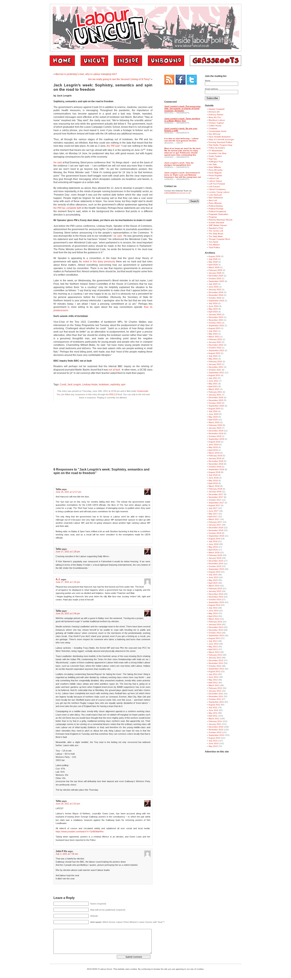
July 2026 (213, 259)
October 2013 (215, 633)
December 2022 (216, 345)
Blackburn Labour (217, 120)
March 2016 (214, 552)
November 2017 (216, 497)
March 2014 (214, 619)
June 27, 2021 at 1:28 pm (68, 551)
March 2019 (214, 453)
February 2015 (215, 588)
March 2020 (214, 422)
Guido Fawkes (215, 156)
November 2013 (216, 630)
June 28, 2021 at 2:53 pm (68, 803)
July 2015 (213, 575)
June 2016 (214, 544)
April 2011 (213, 716)
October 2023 (215, 323)
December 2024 (216, 292)
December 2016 (216, 527)
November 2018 (216, 464)
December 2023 (216, 317)
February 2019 (215, 456)
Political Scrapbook (217, 211)
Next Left (213, 200)
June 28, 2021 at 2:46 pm (68, 613)
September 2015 (216, 569)
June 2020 (214, 414)
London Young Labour (219, 192)
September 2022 (216, 350)
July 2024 (213, 303)
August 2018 (214, 472)
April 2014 (213, 616)
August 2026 (214, 256)
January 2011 (215, 724)
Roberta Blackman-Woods (220, 220)
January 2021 (215, 395)
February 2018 (215, 489)
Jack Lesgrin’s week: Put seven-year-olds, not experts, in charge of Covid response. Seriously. (182, 108)
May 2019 (213, 447)
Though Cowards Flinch (219, 239)
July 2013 (213, 641)
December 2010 (216, 727)
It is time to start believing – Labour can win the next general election (181, 139)
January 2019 (215, 458)
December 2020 (216, 397)
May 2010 (213, 746)
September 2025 (216, 281)
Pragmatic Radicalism (218, 214)
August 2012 (214, 671)
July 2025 (213, 284)
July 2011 (213, 707)
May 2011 (213, 713)
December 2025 (216, 276)
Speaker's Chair (216, 228)
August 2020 (214, 408)
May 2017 (213, 514)
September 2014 (216, 602)
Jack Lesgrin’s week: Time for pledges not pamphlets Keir (179, 164)
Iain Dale (213, 164)
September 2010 (216, 735)
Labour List (214, 178)
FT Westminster (216, 150)
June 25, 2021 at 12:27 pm (68, 492)
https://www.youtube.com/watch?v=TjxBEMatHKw (80, 831)
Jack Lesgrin (74, 384)
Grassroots (142, 391)
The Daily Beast (216, 233)
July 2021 (213, 378)
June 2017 (214, 511)
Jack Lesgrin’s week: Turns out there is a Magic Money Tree (182, 119)
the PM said (113, 146)
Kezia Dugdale (215, 175)
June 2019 (214, 444)
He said (57, 162)
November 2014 (216, 597)
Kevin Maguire (215, 173)
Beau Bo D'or (215, 117)
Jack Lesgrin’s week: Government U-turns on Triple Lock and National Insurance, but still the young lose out (182, 175)
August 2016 (214, 539)
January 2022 (215, 364)
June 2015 (214, 577)
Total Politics (214, 247)
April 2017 (213, 516)
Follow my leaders (217, 148)
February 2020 (215, 425)
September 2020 (216, 406)
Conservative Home (217, 131)
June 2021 (214, 381)
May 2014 (213, 613)
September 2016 (216, 536)
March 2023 (214, 336)
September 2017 (216, 503)
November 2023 (216, 320)
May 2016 (213, 547)
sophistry (115, 384)
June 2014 (214, 610)
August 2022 (214, 353)
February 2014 (215, 622)
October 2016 (215, 533)
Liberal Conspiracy (217, 189)
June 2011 (213, 710)
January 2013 (215, 658)
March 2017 (214, 519)
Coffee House (215, 126)
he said (118, 235)
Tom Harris (213, 242)
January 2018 (215, 491)
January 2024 (215, 314)
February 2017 (215, 522)
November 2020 (216, 400)
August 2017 (214, 505)
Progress (213, 217)
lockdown (104, 384)
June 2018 (214, 478)
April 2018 (213, 483)
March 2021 (214, 389)
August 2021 (214, 375)
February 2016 (215, 555)
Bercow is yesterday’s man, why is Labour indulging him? (86, 74)
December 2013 (216, 627)
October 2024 (215, 298)
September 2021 (216, 372)
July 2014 (213, 608)
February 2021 (215, 392)
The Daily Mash (216, 236)
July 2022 (213, 356)
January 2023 (215, 342)
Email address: (211, 89)
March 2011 (214, 718)
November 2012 (216, 663)
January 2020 (215, 428)
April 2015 (213, 583)
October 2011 (215, 699)
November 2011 (216, 696)
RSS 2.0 (113, 394)
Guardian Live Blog (217, 153)
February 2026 (215, 270)
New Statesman (216, 198)
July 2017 (213, 508)
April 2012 (213, 682)
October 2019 (215, 436)
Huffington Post (216, 162)
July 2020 (213, 411)
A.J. (58, 579)
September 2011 (216, 702)
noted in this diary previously (99, 261)
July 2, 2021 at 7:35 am (67, 854)
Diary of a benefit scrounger (221, 139)
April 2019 (213, 450)
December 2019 (216, 431)
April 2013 (213, 649)
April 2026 (213, 265)
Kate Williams (215, 167)
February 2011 (215, 721)
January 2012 (215, 691)
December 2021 (216, 367)
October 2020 (215, 403)
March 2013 (214, 652)
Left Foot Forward (217, 184)
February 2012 (215, 688)
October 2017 (215, 500)
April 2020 (213, 420)
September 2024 (216, 301)
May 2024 (213, 309)
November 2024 (216, 295)
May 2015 (213, 580)
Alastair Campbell (216, 109)
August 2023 (214, 328)
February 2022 (215, 361)
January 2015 (215, 591)
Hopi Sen (213, 159)
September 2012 (216, 669)
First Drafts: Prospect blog (220, 145)
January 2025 (215, 289)
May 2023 (213, 334)
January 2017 (215, 525)
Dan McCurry (214, 134)
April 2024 (213, 312)
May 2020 (213, 417)
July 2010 (213, 741)
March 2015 (214, 586)
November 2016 (216, 530)
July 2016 (213, 541)
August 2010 (214, 738)
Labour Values (215, 181)
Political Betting (216, 206)
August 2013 (214, 638)
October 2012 (215, 666)
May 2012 (213, 680)
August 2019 (214, 442)
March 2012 (214, 685)
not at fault (114, 369)
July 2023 (213, 331)
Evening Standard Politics (220, 142)
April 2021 (213, 386)
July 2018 (213, 475)
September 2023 (216, 325)
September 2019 (216, 439)
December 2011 (216, 694)
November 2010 (216, 730)
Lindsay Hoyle (90, 384)
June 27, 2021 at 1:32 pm (68, 582)
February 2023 (215, 339)
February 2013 (215, 655)
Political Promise (216, 209)
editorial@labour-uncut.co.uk (177, 193)
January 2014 (215, 624)
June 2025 (214, 287)
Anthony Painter (215, 114)
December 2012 (216, 660)
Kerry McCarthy (216, 170)
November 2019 (216, 433)
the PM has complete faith (67, 208)
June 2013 (214, 644)
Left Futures (214, 186)
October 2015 (215, 566)
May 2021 (213, 384)
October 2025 (215, 278)
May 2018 (213, 480)
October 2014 (215, 599)
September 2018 (216, 469)
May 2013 (213, 646)
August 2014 (214, 605)
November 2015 (216, 563)
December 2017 (216, 494)
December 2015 (216, 561)
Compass (213, 128)
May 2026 (213, 262)
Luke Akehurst (215, 195)
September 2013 (216, 635)
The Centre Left (216, 231)
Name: (208, 80)
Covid (63, 384)
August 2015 (214, 572)
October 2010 (215, 732)
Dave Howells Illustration (220, 137)
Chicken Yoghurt (216, 123)
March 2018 (214, 486)
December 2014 (216, 594)
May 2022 (213, 359)
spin (123, 384)
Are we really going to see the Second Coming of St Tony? (119, 79)
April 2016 (213, 550)
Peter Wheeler (215, 203)
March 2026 (214, 267)
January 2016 (215, 558)
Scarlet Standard (216, 222)
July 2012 (213, 674)
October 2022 (215, 348)
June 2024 (214, 306)
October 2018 (215, 467)
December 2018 (216, 461)
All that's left (214, 112)
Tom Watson (214, 245)
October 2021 (215, 370)
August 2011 (214, 705)
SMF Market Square (218, 225)
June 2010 (214, 743)
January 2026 (215, 273)
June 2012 (214, 677)
